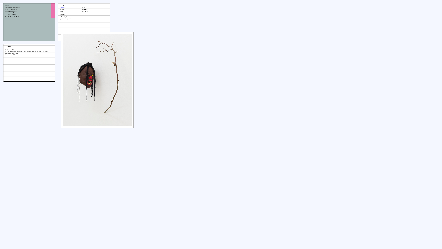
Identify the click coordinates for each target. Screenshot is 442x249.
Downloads (62, 14)
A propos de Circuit (65, 18)
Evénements (84, 9)
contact (7, 18)
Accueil (62, 6)
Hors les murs (85, 11)
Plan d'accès (63, 16)
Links (61, 11)
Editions (62, 9)
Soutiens (62, 12)
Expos (83, 7)
